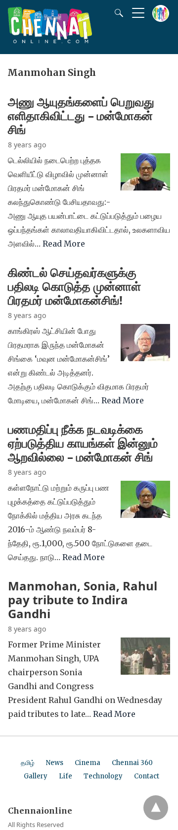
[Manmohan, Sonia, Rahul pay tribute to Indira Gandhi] (145, 672)
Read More (64, 244)
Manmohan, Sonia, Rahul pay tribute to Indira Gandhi (82, 599)
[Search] (117, 12)
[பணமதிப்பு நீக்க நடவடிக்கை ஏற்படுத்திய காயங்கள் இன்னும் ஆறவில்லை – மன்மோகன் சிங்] (145, 515)
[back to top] (155, 807)
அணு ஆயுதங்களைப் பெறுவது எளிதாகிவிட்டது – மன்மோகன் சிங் (81, 115)
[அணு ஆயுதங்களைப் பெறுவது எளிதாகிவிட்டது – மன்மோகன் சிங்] (145, 187)
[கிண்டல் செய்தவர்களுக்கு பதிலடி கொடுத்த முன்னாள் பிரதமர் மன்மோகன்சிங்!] (145, 358)
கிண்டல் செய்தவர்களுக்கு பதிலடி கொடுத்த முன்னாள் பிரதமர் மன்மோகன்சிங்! (74, 286)
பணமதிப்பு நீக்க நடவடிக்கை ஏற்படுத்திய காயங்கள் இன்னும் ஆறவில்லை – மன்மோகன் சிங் (83, 443)
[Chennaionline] (50, 40)
